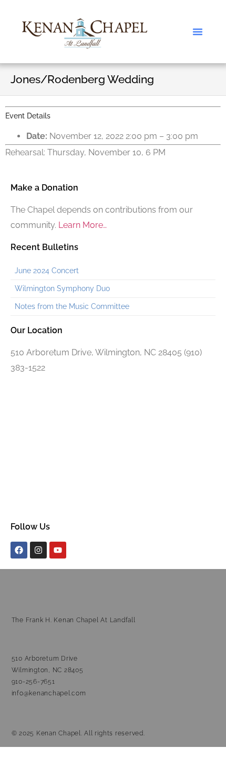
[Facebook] (19, 550)
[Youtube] (57, 550)
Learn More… (82, 225)
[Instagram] (38, 550)
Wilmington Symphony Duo (62, 288)
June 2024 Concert (47, 270)
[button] (198, 31)
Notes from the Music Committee (72, 306)
